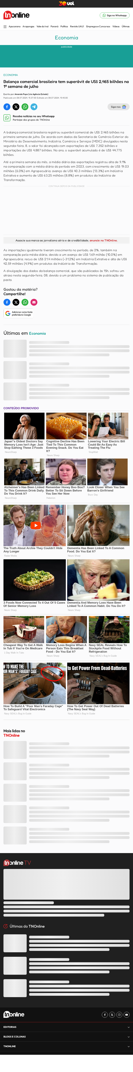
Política (64, 26)
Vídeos (115, 26)
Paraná (54, 26)
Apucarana (14, 26)
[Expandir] (129, 1046)
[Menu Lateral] (5, 27)
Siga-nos (116, 106)
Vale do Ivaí (42, 26)
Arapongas (28, 26)
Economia (66, 37)
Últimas (126, 26)
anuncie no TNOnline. (103, 240)
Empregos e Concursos (98, 26)
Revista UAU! (77, 26)
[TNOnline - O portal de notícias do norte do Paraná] (16, 15)
